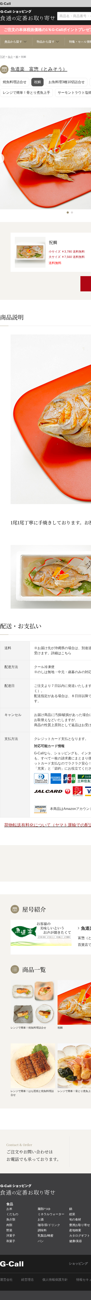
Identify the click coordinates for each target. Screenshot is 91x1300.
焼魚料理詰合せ (14, 82)
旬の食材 (75, 1219)
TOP (2, 56)
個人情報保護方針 (55, 1279)
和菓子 (10, 1241)
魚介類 (10, 1219)
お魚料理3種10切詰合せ (66, 82)
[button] (68, 212)
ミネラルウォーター (51, 1214)
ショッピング (78, 1263)
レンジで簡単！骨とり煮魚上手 (26, 92)
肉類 (9, 1225)
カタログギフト (79, 1235)
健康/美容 (75, 1241)
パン (41, 1241)
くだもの (12, 1214)
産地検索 (75, 1230)
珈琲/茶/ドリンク (49, 1225)
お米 (9, 1209)
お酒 (41, 1219)
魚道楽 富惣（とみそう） (39, 69)
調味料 (42, 1230)
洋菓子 (10, 1235)
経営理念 (27, 1279)
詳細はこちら (61, 653)
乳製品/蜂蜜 (45, 1235)
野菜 (9, 1230)
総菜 (72, 1214)
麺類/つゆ (44, 1209)
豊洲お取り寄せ (79, 1225)
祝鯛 (37, 82)
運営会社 (6, 1279)
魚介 (10, 56)
